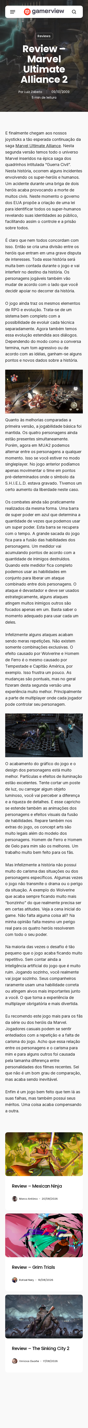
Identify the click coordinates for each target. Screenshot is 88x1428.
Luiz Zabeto (33, 92)
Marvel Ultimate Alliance (38, 145)
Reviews (44, 36)
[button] (12, 12)
